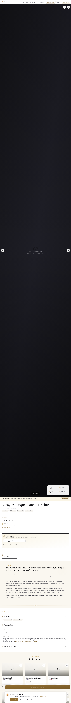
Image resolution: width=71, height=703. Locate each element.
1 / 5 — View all (35, 493)
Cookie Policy (43, 696)
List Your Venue (51, 2)
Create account (66, 2)
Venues (26, 2)
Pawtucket (6, 508)
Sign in (58, 2)
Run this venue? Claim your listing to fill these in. (26, 641)
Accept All (14, 699)
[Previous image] (2, 250)
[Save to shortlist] (68, 7)
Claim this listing (65, 498)
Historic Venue (29, 510)
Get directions (5, 527)
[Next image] (68, 250)
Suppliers (34, 2)
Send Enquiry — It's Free (38, 687)
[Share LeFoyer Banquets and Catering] (64, 7)
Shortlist (42, 2)
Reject (21, 699)
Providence (13, 508)
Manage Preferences (32, 699)
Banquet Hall (21, 510)
